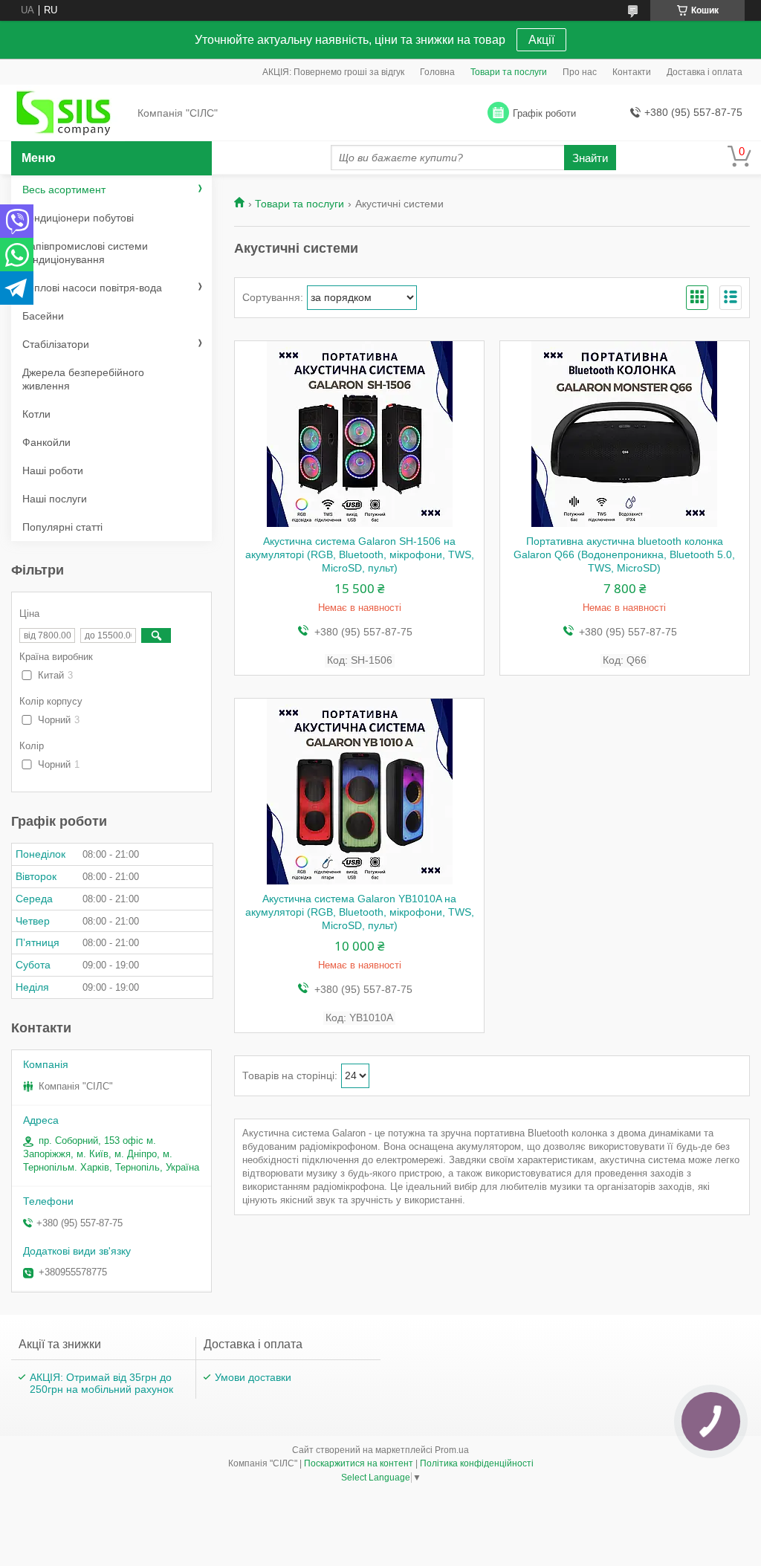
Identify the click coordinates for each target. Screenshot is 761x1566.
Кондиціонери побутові (78, 218)
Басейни (43, 316)
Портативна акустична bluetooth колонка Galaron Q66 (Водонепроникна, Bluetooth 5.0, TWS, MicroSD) (624, 554)
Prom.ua (452, 1450)
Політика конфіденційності (477, 1463)
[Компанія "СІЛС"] (70, 113)
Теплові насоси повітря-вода (92, 288)
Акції (541, 39)
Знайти (590, 158)
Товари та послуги (508, 72)
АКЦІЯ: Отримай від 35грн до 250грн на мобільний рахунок (101, 1383)
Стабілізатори (55, 344)
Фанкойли (46, 442)
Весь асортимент (64, 189)
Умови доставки (253, 1377)
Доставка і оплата (704, 72)
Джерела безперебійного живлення (83, 379)
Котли (36, 414)
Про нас (580, 72)
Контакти (631, 72)
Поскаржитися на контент (358, 1463)
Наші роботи (52, 470)
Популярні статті (62, 527)
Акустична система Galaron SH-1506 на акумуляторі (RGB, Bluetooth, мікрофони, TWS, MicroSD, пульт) (359, 554)
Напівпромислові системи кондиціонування (85, 252)
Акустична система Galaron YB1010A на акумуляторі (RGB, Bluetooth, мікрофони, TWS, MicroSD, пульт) (359, 912)
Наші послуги (54, 499)
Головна (437, 72)
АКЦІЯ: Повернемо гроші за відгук (333, 72)
